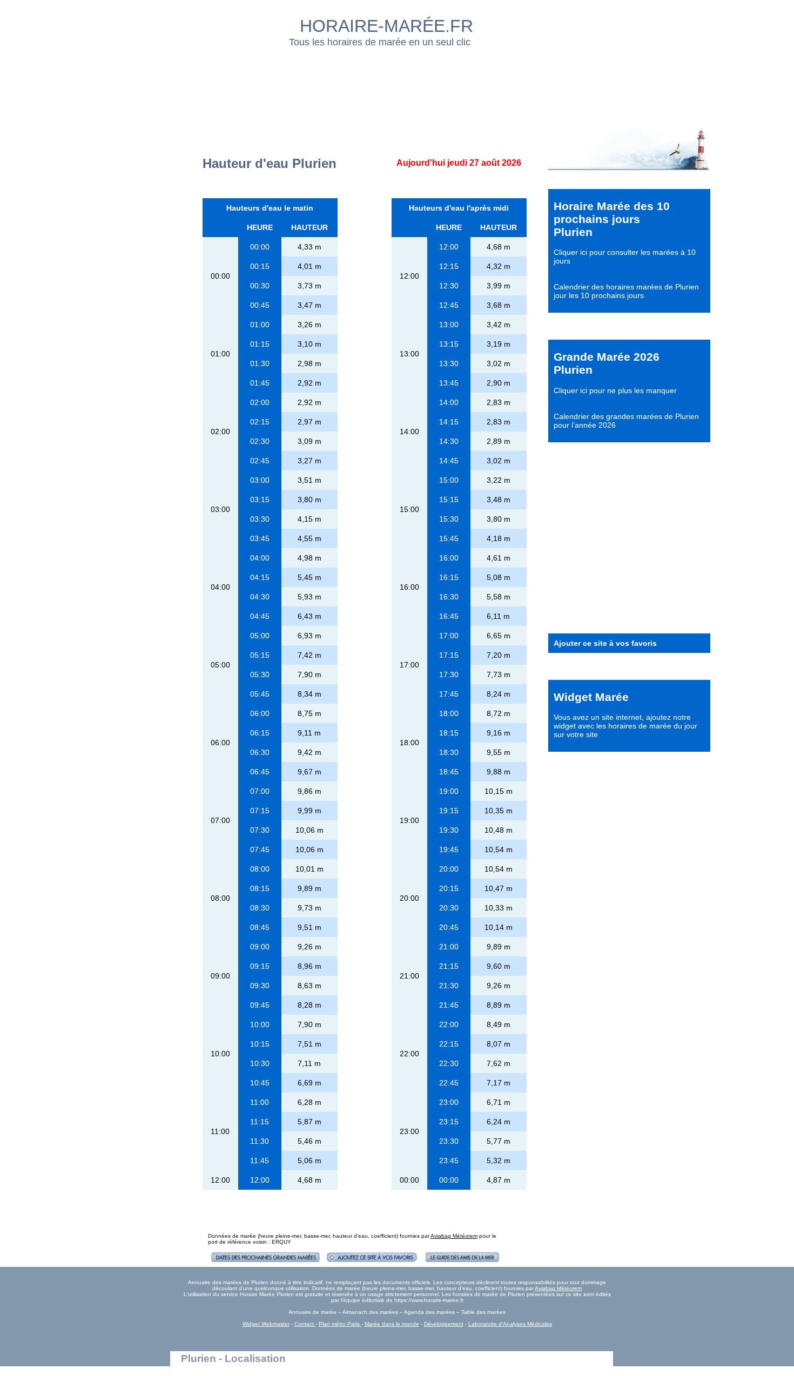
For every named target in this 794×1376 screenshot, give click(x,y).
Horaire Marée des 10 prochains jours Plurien (612, 219)
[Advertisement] (397, 83)
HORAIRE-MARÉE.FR (386, 26)
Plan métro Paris (340, 1324)
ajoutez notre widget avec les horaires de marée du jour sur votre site (625, 726)
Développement (443, 1324)
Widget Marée (591, 697)
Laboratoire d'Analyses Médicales (510, 1324)
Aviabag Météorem (453, 1236)
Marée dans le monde (392, 1324)
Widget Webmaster (266, 1324)
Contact (304, 1324)
